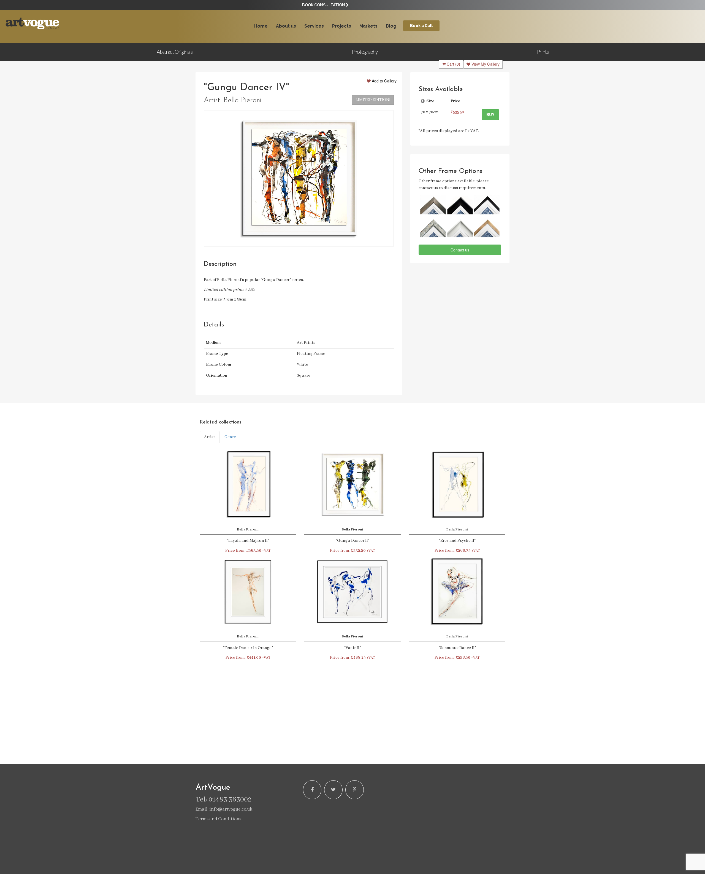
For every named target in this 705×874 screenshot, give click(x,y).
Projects (341, 26)
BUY (490, 114)
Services (314, 26)
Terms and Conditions (218, 819)
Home (261, 26)
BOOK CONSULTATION (324, 5)
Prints (543, 52)
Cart (453, 64)
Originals (174, 52)
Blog (391, 26)
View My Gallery (485, 64)
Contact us (460, 250)
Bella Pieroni (242, 100)
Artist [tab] (209, 437)
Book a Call (421, 25)
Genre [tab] (230, 437)
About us (286, 26)
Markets (368, 26)
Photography (365, 52)
